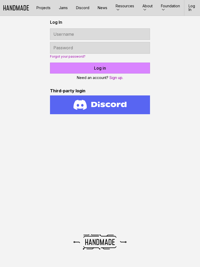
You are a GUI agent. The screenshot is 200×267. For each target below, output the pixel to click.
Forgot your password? (67, 56)
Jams (63, 7)
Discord (82, 7)
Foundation (170, 6)
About (147, 6)
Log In (192, 8)
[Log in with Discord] (100, 104)
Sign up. (116, 77)
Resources (125, 6)
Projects (43, 7)
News (102, 7)
